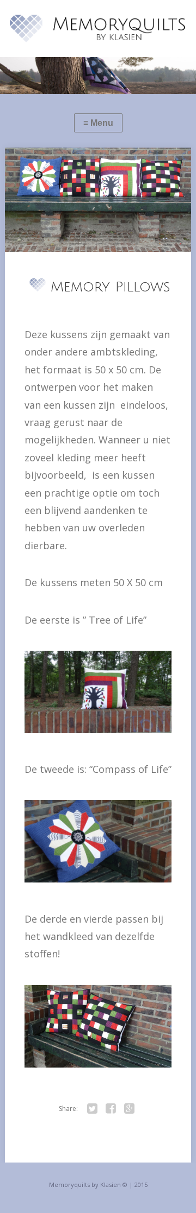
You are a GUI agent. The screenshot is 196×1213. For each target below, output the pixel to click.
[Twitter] (92, 1108)
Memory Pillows (110, 287)
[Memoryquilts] (98, 28)
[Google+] (129, 1108)
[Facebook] (111, 1108)
